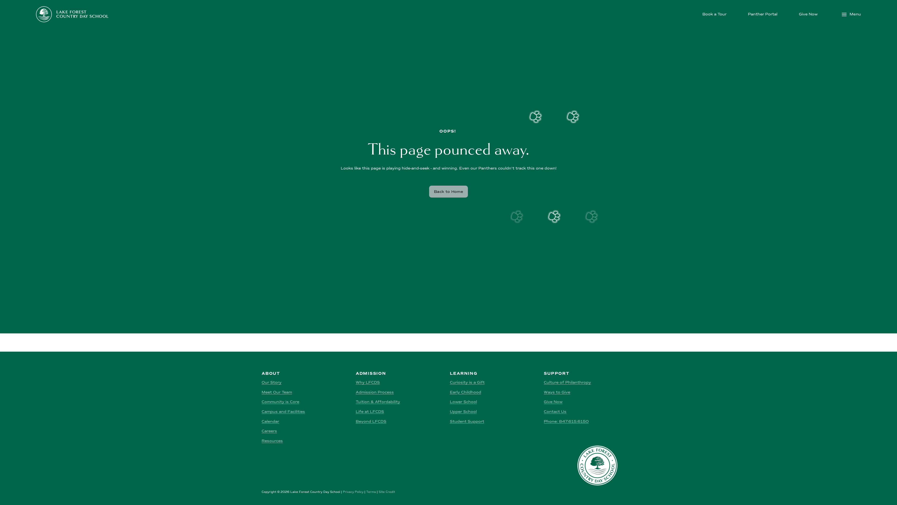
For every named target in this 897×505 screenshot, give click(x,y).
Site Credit (387, 492)
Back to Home (448, 191)
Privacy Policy (353, 492)
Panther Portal (762, 14)
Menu (854, 14)
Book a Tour (714, 14)
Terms (371, 492)
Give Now (808, 14)
